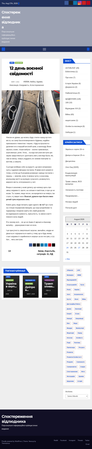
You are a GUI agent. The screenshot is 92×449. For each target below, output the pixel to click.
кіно (68, 323)
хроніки (81, 376)
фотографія (71, 376)
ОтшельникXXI (72, 285)
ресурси (81, 347)
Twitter (87, 440)
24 (67, 248)
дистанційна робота (73, 304)
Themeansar (6, 443)
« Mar (67, 259)
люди (75, 323)
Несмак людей (71, 202)
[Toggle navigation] (44, 49)
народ (80, 333)
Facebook (63, 440)
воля (76, 299)
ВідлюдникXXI (71, 280)
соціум (82, 367)
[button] (84, 49)
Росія (68, 289)
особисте (79, 338)
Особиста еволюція (73, 126)
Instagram (72, 440)
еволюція (78, 309)
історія (80, 381)
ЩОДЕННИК (19, 62)
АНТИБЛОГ (70, 68)
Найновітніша (49, 280)
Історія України (71, 83)
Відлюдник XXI (30, 280)
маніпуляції (80, 328)
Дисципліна (70, 161)
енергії (69, 314)
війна (84, 299)
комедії (69, 318)
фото (83, 371)
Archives (68, 392)
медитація (70, 333)
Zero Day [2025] (72, 167)
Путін (82, 285)
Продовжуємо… (72, 196)
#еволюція (14, 85)
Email (87, 444)
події (68, 342)
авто (68, 294)
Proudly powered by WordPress (12, 441)
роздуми (70, 362)
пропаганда (71, 347)
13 (9, 251)
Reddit (56, 440)
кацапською (70, 120)
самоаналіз (80, 362)
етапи (77, 314)
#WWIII (26, 82)
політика (77, 342)
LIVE (78, 270)
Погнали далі (71, 208)
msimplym (70, 275)
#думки (39, 82)
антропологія (78, 294)
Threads (80, 440)
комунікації (79, 318)
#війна (33, 82)
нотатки (69, 338)
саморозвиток (71, 367)
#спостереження (37, 85)
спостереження (72, 371)
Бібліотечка (70, 72)
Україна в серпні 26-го (11, 286)
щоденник (70, 381)
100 (67, 103)
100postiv (70, 270)
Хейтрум (69, 132)
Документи (70, 87)
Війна (12, 62)
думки (69, 309)
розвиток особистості (74, 357)
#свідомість (24, 85)
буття (69, 299)
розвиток (70, 352)
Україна (76, 289)
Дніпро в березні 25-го (74, 155)
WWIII (79, 275)
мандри (69, 328)
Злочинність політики (74, 190)
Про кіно (69, 78)
